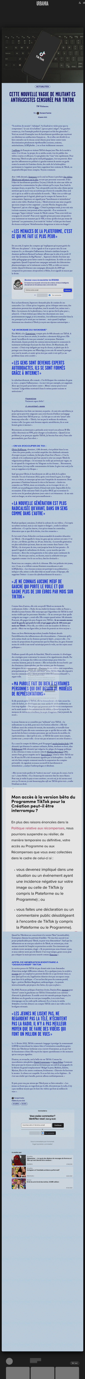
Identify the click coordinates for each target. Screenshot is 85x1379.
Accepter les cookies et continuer (42, 707)
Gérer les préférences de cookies (42, 711)
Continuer (55, 686)
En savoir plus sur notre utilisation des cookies (42, 713)
